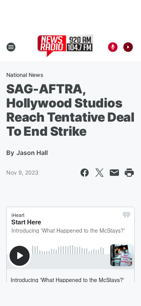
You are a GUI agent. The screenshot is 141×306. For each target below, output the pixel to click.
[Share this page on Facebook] (84, 172)
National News (24, 74)
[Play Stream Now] (128, 47)
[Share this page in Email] (114, 172)
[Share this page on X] (99, 172)
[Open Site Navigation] (11, 47)
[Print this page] (129, 172)
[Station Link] (65, 47)
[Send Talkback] (113, 47)
